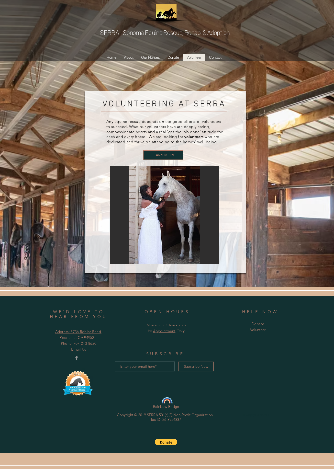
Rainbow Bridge (166, 406)
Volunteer (258, 329)
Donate (258, 323)
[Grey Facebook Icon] (76, 358)
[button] (166, 442)
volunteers (194, 136)
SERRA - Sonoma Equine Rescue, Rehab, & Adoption (165, 32)
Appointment (164, 331)
